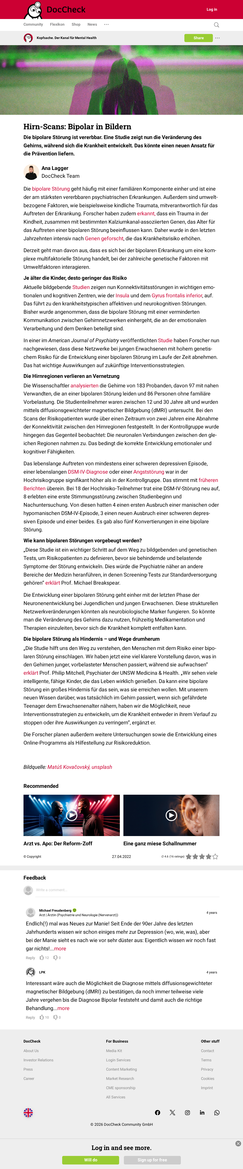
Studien (81, 287)
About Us (31, 1051)
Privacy (207, 1069)
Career (28, 1078)
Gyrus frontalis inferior (177, 295)
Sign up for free (152, 1160)
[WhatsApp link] (217, 1113)
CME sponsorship (121, 1088)
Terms (206, 1060)
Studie (165, 340)
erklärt (52, 583)
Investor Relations (38, 1060)
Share (199, 38)
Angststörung (148, 472)
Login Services (118, 1060)
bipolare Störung (50, 189)
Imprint (207, 1088)
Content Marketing (121, 1069)
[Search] (215, 25)
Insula (122, 295)
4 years (211, 912)
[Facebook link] (157, 1113)
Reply (30, 958)
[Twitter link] (172, 1113)
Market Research (120, 1078)
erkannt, (146, 213)
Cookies (207, 1078)
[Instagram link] (187, 1113)
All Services (115, 1097)
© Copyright (32, 856)
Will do (90, 1160)
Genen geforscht (104, 238)
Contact (207, 1051)
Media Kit (114, 1051)
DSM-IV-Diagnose (88, 472)
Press (28, 1069)
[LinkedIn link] (202, 1113)
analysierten (83, 386)
